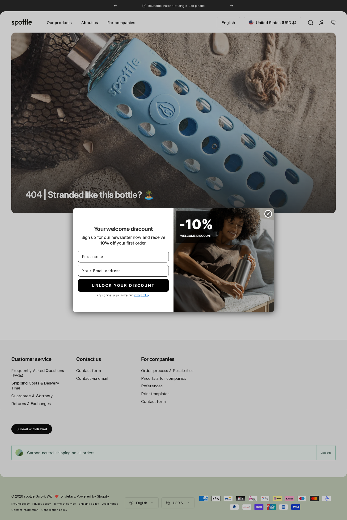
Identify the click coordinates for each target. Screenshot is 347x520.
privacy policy (141, 295)
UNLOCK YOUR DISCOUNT (123, 285)
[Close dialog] (268, 214)
